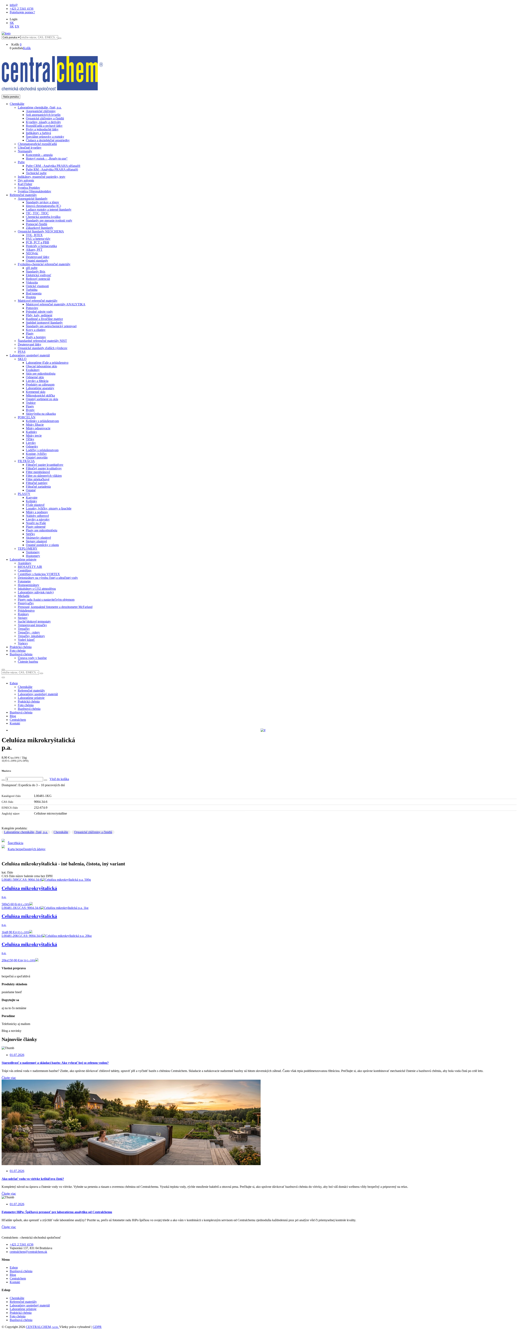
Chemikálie (61, 832)
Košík (27, 48)
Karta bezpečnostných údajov (27, 849)
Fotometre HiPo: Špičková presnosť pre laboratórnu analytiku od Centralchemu (57, 1212)
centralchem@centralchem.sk (28, 1251)
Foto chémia (17, 1316)
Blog (13, 716)
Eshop (14, 683)
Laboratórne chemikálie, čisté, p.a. (26, 832)
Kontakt (15, 723)
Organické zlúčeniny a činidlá (93, 832)
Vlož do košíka (59, 779)
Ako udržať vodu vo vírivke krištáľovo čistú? (33, 1179)
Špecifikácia (15, 843)
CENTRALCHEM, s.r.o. (42, 1327)
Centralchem (18, 719)
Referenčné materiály (23, 1301)
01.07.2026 (17, 1055)
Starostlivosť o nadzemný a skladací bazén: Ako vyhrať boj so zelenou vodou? (55, 1062)
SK (12, 23)
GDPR (97, 1327)
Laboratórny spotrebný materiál (30, 1305)
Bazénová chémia (21, 712)
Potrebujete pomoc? (22, 12)
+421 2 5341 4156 (21, 8)
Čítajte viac (9, 1077)
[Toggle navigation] (3, 677)
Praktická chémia (21, 1312)
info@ (14, 5)
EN (17, 26)
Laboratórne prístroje (23, 1309)
